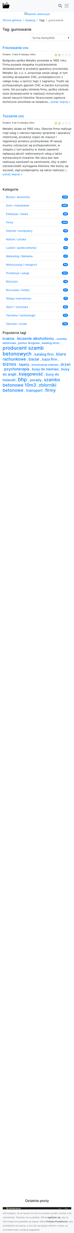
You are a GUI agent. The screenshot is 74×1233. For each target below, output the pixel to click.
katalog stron (51, 343)
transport (35, 390)
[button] (60, 6)
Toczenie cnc (13, 116)
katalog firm (44, 354)
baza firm (50, 359)
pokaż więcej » (60, 101)
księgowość (31, 374)
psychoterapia (17, 369)
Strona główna (12, 20)
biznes (10, 364)
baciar (34, 359)
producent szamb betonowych (23, 351)
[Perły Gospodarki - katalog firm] (6, 5)
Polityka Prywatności (57, 1221)
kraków (9, 339)
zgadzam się (53, 1217)
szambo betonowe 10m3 (31, 382)
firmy (50, 390)
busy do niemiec (46, 369)
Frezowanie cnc (16, 48)
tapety (24, 364)
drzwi (65, 364)
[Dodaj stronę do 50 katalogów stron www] (37, 13)
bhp (23, 379)
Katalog (30, 20)
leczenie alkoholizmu (36, 338)
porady (36, 380)
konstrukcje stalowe (45, 364)
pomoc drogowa (29, 343)
